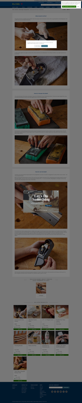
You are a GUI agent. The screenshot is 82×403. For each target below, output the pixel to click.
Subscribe (48, 205)
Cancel (78, 6)
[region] (41, 44)
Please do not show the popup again (41, 210)
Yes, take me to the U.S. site (69, 6)
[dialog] (71, 4)
